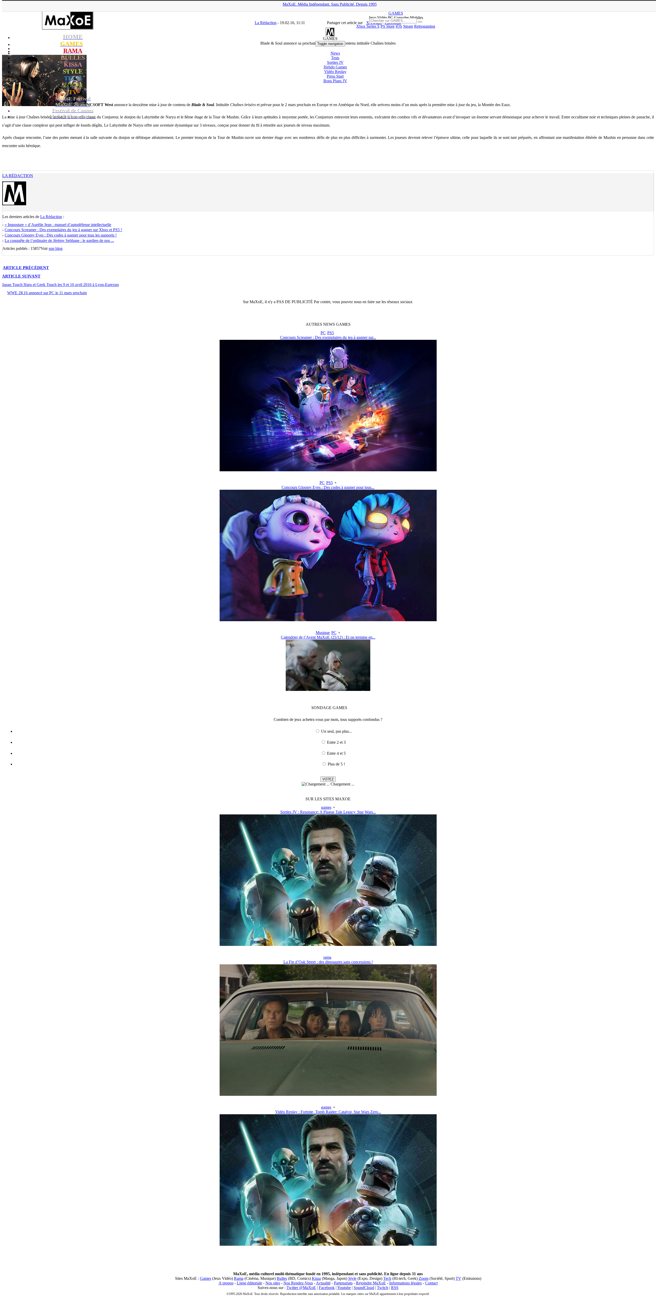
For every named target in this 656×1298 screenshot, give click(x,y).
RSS (394, 1287)
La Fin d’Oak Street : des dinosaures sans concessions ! (328, 962)
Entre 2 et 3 (336, 742)
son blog (56, 248)
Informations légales (405, 1283)
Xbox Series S (368, 26)
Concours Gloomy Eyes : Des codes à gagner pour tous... (328, 487)
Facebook (327, 1287)
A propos (226, 1283)
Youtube (344, 1287)
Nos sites (272, 1283)
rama (327, 957)
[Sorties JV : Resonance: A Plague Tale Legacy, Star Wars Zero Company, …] (328, 944)
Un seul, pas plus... (336, 731)
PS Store (388, 26)
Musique (323, 632)
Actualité (323, 1283)
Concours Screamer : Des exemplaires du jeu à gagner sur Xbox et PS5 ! (63, 230)
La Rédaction (17, 175)
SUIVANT (21, 276)
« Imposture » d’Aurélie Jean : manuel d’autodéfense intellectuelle (58, 224)
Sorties (335, 62)
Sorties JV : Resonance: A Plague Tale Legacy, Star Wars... (328, 812)
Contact (431, 1283)
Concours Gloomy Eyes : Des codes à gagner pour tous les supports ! (61, 235)
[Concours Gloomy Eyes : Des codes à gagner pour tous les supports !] (328, 620)
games (326, 807)
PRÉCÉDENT (26, 267)
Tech (387, 1278)
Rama (238, 1278)
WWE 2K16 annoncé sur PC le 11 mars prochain (47, 293)
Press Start (335, 76)
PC (323, 333)
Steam (408, 26)
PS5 (330, 333)
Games (205, 1278)
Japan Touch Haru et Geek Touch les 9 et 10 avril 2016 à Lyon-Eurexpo (60, 284)
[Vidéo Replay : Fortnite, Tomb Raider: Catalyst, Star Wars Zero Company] (328, 1244)
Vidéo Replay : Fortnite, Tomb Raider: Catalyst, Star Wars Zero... (328, 1112)
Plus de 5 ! (336, 764)
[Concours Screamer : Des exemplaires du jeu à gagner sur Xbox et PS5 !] (328, 470)
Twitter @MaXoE (301, 1287)
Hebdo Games (335, 67)
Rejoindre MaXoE (371, 1283)
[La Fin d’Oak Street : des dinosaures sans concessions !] (328, 1094)
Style (352, 1278)
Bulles (282, 1278)
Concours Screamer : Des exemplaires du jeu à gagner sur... (328, 337)
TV (458, 1278)
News (335, 53)
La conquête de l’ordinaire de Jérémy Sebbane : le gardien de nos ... (59, 240)
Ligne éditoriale (249, 1283)
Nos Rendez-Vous (298, 1283)
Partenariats (343, 1283)
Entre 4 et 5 (336, 753)
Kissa (316, 1278)
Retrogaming (424, 26)
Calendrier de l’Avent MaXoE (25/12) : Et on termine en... (328, 637)
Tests (335, 58)
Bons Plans (335, 81)
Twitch (382, 1287)
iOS (399, 26)
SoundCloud (364, 1287)
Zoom (423, 1278)
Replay (335, 71)
